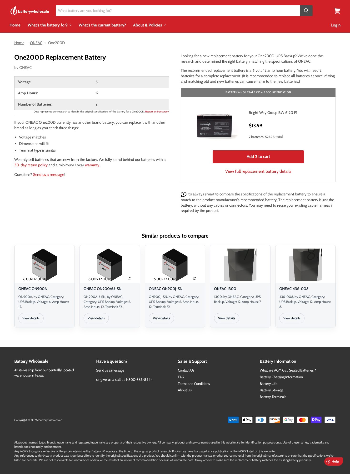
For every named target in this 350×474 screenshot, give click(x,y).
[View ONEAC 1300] (240, 265)
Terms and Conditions (194, 384)
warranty (92, 165)
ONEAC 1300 (225, 288)
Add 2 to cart (258, 156)
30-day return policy (31, 165)
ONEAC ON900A (32, 288)
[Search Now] (306, 10)
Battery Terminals (273, 397)
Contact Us (186, 370)
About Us (185, 390)
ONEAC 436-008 (294, 288)
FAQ (181, 377)
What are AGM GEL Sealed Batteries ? (288, 370)
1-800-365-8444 (139, 379)
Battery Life (268, 384)
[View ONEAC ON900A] (44, 265)
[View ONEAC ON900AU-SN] (109, 265)
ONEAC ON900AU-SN (102, 288)
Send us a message (48, 174)
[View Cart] (337, 10)
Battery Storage (271, 390)
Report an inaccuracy (157, 111)
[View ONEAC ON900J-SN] (175, 265)
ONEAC (25, 67)
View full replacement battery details (258, 171)
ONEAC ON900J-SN (165, 288)
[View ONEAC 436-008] (305, 265)
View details (31, 318)
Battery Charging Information (281, 377)
